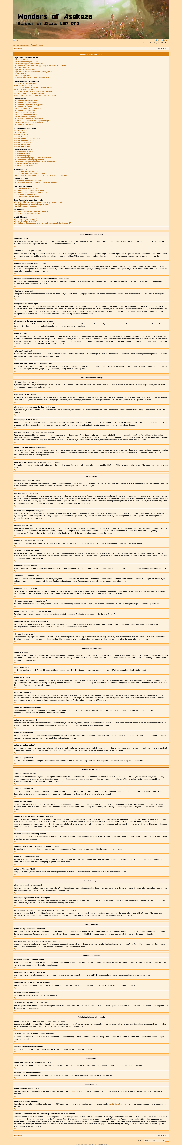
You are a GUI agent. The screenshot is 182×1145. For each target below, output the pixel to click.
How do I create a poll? (23, 107)
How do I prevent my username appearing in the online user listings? (40, 66)
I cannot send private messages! (26, 171)
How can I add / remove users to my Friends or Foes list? (35, 183)
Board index (18, 48)
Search (166, 40)
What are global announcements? (27, 138)
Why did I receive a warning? (25, 117)
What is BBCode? (21, 130)
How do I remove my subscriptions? (27, 206)
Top (15, 246)
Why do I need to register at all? (26, 62)
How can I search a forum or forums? (28, 188)
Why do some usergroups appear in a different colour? (35, 162)
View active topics (37, 45)
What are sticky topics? (23, 142)
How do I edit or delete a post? (25, 103)
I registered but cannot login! (25, 70)
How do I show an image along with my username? (33, 91)
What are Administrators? (23, 152)
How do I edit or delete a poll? (25, 111)
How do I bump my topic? (23, 125)
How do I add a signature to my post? (28, 105)
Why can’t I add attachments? (25, 115)
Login (17, 40)
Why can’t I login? (21, 60)
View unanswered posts (21, 45)
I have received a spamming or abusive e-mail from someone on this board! (43, 175)
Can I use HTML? (20, 132)
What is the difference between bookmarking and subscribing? (38, 202)
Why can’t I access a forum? (24, 113)
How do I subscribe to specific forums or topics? (32, 204)
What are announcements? (24, 140)
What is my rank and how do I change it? (29, 93)
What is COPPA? (20, 74)
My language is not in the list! (25, 89)
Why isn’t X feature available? (25, 221)
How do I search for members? (26, 194)
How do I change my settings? (25, 83)
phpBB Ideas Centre (116, 1104)
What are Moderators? (22, 154)
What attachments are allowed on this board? (31, 211)
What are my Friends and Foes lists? (28, 181)
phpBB (84, 1144)
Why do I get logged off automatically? (28, 64)
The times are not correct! (23, 85)
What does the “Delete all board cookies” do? (31, 78)
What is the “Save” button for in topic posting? (31, 121)
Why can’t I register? (22, 76)
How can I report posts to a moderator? (29, 119)
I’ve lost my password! (22, 68)
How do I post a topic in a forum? (26, 101)
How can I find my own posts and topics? (29, 196)
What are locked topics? (23, 144)
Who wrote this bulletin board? (25, 219)
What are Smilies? (21, 134)
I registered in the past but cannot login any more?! (33, 72)
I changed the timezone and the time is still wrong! (33, 87)
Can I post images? (21, 136)
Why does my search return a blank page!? (30, 192)
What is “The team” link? (23, 166)
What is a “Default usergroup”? (26, 164)
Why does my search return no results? (29, 190)
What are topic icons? (22, 146)
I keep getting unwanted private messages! (30, 173)
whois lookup (19, 1119)
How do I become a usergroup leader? (29, 160)
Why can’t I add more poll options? (27, 109)
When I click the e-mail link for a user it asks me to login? (35, 95)
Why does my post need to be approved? (30, 123)
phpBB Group (77, 1091)
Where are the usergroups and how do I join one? (33, 158)
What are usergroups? (22, 156)
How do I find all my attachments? (27, 213)
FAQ (158, 40)
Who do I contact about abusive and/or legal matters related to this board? (42, 223)
